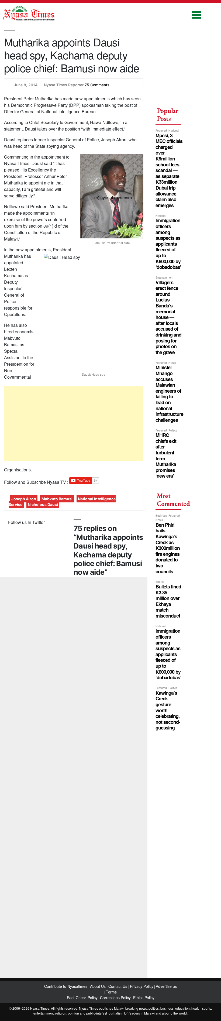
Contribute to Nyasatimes (66, 986)
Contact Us (118, 986)
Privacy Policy (141, 986)
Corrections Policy (115, 997)
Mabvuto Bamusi (57, 498)
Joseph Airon (23, 498)
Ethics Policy (143, 997)
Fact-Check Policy (82, 997)
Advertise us (166, 986)
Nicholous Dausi (43, 504)
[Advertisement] (73, 423)
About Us (98, 986)
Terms (111, 992)
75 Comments (97, 85)
